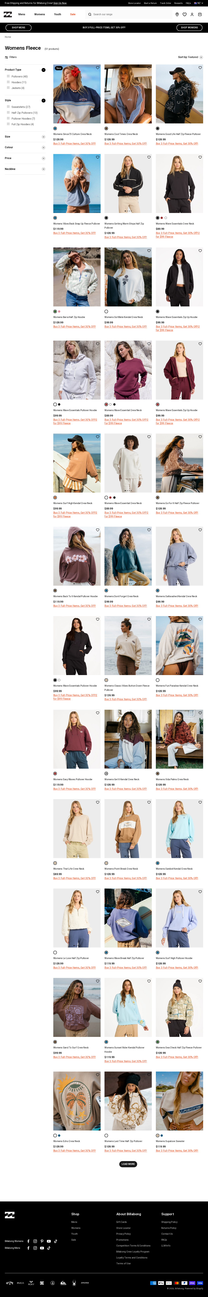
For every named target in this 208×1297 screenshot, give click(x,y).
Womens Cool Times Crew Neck (121, 134)
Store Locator (123, 1228)
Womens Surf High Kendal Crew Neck (72, 503)
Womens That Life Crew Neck (68, 869)
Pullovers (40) (20, 77)
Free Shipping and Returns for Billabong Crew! (36, 3)
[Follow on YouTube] (49, 1241)
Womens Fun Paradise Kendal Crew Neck (177, 686)
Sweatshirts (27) (21, 107)
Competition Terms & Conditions (133, 1245)
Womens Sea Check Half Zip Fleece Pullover (179, 1047)
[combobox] (132, 14)
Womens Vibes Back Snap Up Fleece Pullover (76, 223)
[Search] (88, 14)
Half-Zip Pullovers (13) (25, 113)
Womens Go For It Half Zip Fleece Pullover (177, 503)
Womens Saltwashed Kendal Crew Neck (176, 596)
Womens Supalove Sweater (170, 1141)
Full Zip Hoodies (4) (23, 124)
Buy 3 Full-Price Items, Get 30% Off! (74, 144)
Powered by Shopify (194, 1288)
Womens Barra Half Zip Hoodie (69, 317)
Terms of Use (123, 1263)
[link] (25, 77)
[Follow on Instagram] (35, 1241)
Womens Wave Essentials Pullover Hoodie (75, 410)
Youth (57, 14)
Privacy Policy (123, 1234)
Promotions (122, 1240)
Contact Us (167, 1234)
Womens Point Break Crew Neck (121, 869)
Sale (73, 14)
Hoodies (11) (19, 82)
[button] (23, 14)
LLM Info (165, 1245)
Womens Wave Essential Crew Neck (123, 410)
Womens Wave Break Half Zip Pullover (124, 958)
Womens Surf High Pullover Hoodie (174, 958)
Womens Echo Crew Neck (66, 1141)
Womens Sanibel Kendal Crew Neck (174, 869)
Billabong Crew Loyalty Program (133, 1251)
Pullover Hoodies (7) (23, 119)
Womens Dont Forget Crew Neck (121, 596)
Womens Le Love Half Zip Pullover (71, 958)
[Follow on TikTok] (55, 1241)
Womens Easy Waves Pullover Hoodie (72, 779)
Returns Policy (168, 1228)
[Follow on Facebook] (28, 1241)
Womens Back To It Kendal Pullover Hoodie (75, 596)
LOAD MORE (128, 1164)
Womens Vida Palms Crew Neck (172, 779)
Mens (21, 14)
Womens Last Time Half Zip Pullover (123, 1141)
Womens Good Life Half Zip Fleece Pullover (178, 134)
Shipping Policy (169, 1222)
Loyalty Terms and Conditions (131, 1257)
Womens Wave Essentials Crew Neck (175, 223)
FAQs (164, 1240)
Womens (39, 14)
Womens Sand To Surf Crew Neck (71, 1047)
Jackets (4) (18, 88)
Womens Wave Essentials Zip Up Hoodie (177, 317)
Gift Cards (121, 1222)
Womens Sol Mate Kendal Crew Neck (123, 317)
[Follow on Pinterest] (42, 1241)
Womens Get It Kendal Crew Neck (121, 779)
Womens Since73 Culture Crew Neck (72, 134)
